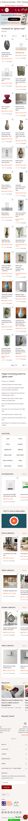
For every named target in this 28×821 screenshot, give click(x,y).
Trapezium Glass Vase (6, 79)
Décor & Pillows (8, 460)
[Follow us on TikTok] (17, 812)
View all (24, 474)
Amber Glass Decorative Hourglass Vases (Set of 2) (20, 268)
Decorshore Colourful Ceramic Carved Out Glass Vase (7, 296)
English (4, 794)
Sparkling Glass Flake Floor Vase (6, 240)
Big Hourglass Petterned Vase (5, 213)
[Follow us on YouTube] (14, 812)
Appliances (7, 449)
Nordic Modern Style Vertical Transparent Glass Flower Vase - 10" (21, 81)
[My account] (18, 10)
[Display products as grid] (23, 36)
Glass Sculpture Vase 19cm (6, 107)
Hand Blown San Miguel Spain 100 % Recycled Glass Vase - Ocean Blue (21, 323)
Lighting (20, 449)
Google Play (14, 19)
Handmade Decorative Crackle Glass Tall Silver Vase (20, 188)
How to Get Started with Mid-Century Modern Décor (13, 404)
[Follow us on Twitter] (6, 812)
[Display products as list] (25, 36)
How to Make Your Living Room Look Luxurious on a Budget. (14, 424)
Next (23, 365)
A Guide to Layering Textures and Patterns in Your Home (14, 418)
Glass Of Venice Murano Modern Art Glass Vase (6, 187)
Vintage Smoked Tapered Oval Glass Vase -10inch (7, 54)
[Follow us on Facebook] (3, 812)
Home (20, 439)
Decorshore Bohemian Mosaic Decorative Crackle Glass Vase (20, 351)
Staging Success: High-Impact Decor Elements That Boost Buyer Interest (13, 394)
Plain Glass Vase (20, 52)
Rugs (20, 460)
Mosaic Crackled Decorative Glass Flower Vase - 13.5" (7, 134)
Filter (5, 36)
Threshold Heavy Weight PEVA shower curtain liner (9, 495)
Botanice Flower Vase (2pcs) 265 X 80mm (20, 108)
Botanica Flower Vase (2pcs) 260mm (21, 295)
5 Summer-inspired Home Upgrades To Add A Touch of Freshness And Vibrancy (13, 388)
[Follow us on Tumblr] (20, 812)
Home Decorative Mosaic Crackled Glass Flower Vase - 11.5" (21, 135)
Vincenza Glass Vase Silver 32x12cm (7, 161)
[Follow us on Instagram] (8, 812)
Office (8, 444)
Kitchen (20, 466)
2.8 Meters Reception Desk (10, 590)
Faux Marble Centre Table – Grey (10, 554)
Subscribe (6, 787)
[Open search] (15, 10)
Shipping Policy (15, 735)
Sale (7, 439)
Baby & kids (8, 455)
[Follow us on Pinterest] (11, 812)
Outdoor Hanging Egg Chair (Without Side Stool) (10, 628)
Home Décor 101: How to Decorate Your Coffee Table (13, 410)
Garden (20, 444)
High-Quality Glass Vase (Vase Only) (20, 240)
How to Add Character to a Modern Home (12, 414)
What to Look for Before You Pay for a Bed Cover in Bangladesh (12, 702)
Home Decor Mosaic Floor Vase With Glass (21, 214)
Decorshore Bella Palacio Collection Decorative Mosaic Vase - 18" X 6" (6, 351)
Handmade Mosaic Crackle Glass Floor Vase (7, 322)
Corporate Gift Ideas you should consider (12, 384)
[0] (25, 10)
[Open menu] (2, 10)
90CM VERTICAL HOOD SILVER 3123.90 (9, 666)
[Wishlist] (22, 10)
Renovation (7, 466)
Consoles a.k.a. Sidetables (8, 381)
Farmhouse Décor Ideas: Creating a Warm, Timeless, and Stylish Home (12, 399)
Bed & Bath (20, 455)
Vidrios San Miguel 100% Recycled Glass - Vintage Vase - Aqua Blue (7, 268)
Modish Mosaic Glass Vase (19, 161)
